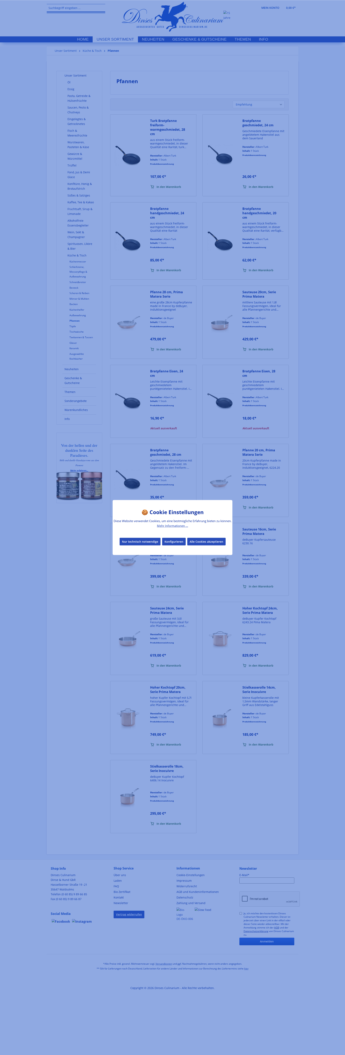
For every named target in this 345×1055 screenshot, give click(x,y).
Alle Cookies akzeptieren (206, 541)
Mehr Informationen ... (172, 526)
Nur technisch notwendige (140, 541)
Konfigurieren (174, 541)
